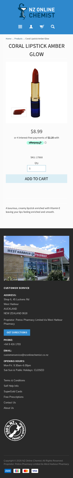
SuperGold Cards (13, 391)
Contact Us (10, 402)
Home (8, 38)
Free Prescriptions (14, 397)
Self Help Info (11, 385)
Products (18, 38)
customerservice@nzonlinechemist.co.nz (26, 355)
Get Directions (17, 332)
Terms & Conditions (14, 380)
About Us (9, 408)
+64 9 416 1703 (12, 344)
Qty (36, 163)
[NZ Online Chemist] (36, 11)
